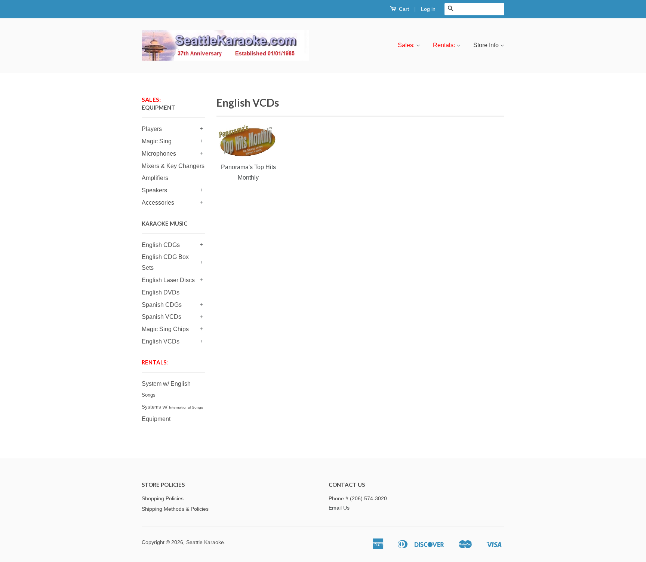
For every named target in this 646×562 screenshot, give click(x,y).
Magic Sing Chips (165, 329)
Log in (428, 9)
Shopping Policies (163, 498)
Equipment (156, 419)
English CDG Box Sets (165, 262)
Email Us (339, 508)
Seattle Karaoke (205, 542)
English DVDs (160, 292)
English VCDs (160, 341)
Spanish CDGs (162, 305)
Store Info (486, 45)
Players (152, 129)
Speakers (154, 190)
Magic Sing (157, 141)
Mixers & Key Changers (173, 166)
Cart (403, 9)
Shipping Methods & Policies (175, 509)
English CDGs (161, 245)
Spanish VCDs (161, 317)
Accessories (158, 202)
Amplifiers (155, 178)
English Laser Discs (168, 280)
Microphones (159, 153)
